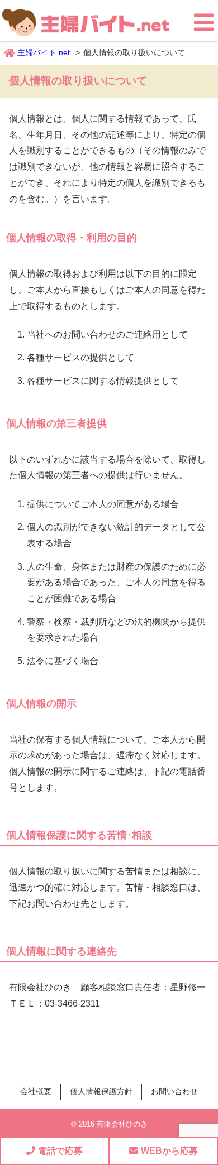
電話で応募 (60, 1151)
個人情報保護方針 (101, 1091)
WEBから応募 (169, 1151)
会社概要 (35, 1091)
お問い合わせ (174, 1091)
